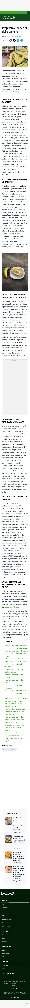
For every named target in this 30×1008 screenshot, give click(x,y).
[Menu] (26, 17)
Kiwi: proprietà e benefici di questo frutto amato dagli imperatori (14, 727)
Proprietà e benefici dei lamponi (16, 648)
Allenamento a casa (7, 919)
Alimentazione (6, 935)
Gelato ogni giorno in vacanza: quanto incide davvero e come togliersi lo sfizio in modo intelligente (19, 824)
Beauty (4, 900)
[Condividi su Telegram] (21, 40)
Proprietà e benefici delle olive (15, 691)
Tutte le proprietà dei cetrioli (15, 659)
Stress (3, 968)
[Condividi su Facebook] (10, 40)
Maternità (4, 950)
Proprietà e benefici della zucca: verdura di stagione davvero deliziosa (14, 719)
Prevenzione (5, 953)
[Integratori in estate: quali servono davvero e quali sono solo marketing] (8, 857)
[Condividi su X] (14, 40)
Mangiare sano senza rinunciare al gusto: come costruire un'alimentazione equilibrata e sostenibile (18, 872)
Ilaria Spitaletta (6, 36)
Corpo (3, 904)
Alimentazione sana (8, 25)
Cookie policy (15, 981)
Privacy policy (7, 981)
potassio (5, 135)
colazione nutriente (12, 607)
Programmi (5, 923)
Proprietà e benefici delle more (15, 646)
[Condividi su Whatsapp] (18, 40)
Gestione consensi (14, 984)
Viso (3, 911)
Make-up (4, 907)
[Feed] (16, 989)
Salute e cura (6, 946)
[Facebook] (1, 13)
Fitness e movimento (9, 916)
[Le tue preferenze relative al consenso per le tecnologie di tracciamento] (27, 1005)
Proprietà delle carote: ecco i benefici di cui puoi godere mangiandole (15, 711)
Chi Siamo (22, 981)
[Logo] (8, 18)
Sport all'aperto (6, 926)
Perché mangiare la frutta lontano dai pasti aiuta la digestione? (13, 738)
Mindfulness (5, 965)
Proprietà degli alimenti (9, 749)
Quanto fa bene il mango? (13, 733)
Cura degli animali (8, 974)
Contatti (6, 983)
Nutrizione (5, 931)
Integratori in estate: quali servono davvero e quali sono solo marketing (18, 856)
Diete (3, 938)
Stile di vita (5, 956)
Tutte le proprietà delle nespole (16, 662)
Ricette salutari (6, 941)
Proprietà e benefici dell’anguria (16, 651)
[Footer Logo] (15, 893)
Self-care (5, 962)
